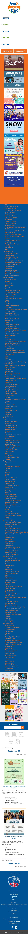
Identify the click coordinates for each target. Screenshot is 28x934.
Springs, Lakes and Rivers (12, 343)
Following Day (19, 754)
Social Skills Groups (11, 270)
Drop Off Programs (10, 214)
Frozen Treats (9, 539)
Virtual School (9, 248)
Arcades (7, 281)
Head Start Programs (11, 218)
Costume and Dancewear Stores (14, 534)
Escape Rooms (9, 296)
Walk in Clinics (9, 416)
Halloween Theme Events (12, 640)
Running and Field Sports (12, 594)
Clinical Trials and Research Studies (15, 378)
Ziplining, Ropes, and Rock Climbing (15, 362)
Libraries (7, 317)
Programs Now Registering (13, 500)
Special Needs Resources (12, 272)
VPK (6, 249)
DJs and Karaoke (10, 437)
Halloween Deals (10, 639)
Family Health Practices (12, 390)
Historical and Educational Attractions (16, 309)
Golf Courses (9, 307)
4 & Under (8, 463)
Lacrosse (7, 584)
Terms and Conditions (14, 894)
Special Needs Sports (11, 601)
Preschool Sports (10, 590)
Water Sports (9, 620)
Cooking (7, 472)
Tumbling (7, 616)
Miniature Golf (9, 321)
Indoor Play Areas (10, 313)
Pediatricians (9, 408)
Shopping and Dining (9, 521)
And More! (14, 913)
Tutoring (7, 246)
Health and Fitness (10, 579)
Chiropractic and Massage (12, 377)
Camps (5, 204)
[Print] (11, 741)
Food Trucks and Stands (12, 442)
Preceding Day (9, 748)
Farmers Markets (10, 538)
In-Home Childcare (10, 221)
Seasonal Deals (9, 657)
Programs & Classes (9, 461)
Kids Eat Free (9, 543)
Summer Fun (9, 663)
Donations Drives (10, 629)
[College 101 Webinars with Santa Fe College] (14, 822)
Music (7, 493)
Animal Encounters (10, 279)
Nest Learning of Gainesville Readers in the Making (14, 787)
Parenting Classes (10, 498)
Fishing (7, 300)
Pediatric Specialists (11, 407)
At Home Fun (9, 283)
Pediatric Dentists (10, 405)
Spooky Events (9, 661)
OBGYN (7, 397)
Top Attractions (9, 354)
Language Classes (10, 489)
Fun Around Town (8, 277)
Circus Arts (8, 468)
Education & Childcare (9, 208)
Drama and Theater (11, 478)
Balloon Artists (9, 423)
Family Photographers (11, 259)
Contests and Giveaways (12, 627)
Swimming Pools (10, 347)
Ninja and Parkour (10, 588)
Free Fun (7, 302)
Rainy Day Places (10, 332)
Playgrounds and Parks (12, 328)
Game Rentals (9, 444)
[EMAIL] (18, 741)
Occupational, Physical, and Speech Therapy (15, 400)
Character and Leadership (12, 466)
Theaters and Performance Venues (15, 352)
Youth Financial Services (12, 276)
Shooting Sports (10, 596)
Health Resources (8, 364)
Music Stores (9, 545)
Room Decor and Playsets (12, 547)
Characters (8, 431)
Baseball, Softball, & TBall (12, 560)
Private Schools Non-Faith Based (14, 236)
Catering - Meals (10, 429)
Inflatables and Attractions (12, 446)
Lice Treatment (9, 395)
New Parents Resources (12, 264)
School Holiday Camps (11, 206)
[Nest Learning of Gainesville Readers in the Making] (14, 771)
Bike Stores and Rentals (12, 524)
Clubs (6, 470)
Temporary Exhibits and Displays (14, 350)
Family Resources (8, 251)
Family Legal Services (11, 257)
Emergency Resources (11, 253)
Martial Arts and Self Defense (13, 586)
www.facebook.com (14, 802)
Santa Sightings (9, 654)
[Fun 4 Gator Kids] (14, 7)
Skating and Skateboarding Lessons (15, 597)
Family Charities (9, 255)
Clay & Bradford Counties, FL (14, 912)
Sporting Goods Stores (11, 551)
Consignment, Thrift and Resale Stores (16, 532)
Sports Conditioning (11, 605)
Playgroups (8, 268)
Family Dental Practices (12, 388)
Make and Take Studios (12, 319)
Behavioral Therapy (10, 367)
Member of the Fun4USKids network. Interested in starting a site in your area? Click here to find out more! (14, 905)
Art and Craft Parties (11, 422)
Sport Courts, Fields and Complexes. (16, 341)
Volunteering (8, 519)
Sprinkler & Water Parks (12, 345)
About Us (14, 897)
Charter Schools (10, 212)
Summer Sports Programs (12, 609)
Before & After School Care (13, 210)
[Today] (21, 734)
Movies (7, 322)
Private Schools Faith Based (13, 234)
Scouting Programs (10, 504)
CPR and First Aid (10, 380)
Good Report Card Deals (12, 637)
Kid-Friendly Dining (10, 541)
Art (6, 465)
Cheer (7, 564)
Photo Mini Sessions (11, 650)
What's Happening (8, 624)
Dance (7, 476)
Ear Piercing (8, 536)
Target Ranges (9, 349)
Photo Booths (9, 455)
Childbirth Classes (10, 375)
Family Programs (10, 481)
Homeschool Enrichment (12, 485)
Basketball (8, 562)
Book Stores (8, 526)
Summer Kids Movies (11, 665)
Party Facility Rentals (11, 450)
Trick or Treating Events (12, 667)
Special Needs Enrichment (12, 506)
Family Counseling (10, 386)
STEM (7, 509)
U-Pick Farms (9, 668)
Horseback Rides (10, 311)
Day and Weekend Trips (12, 292)
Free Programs (9, 483)
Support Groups (10, 274)
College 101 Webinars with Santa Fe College (14, 837)
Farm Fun (8, 635)
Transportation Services (12, 244)
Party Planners (9, 451)
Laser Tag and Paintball (12, 315)
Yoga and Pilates (10, 622)
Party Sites (8, 453)
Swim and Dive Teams (11, 611)
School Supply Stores (11, 549)
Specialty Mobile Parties (12, 457)
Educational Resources (11, 216)
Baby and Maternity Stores (13, 523)
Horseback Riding (10, 582)
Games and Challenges (12, 306)
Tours (6, 356)
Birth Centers (9, 369)
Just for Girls (9, 487)
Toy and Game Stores (11, 554)
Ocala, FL (14, 908)
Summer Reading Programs (13, 515)
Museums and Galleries (12, 324)
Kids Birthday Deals (11, 448)
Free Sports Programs (11, 573)
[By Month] (7, 734)
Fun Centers (8, 304)
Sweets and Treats (10, 552)
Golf (6, 575)
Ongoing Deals (9, 646)
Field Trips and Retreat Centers (14, 298)
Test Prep (8, 242)
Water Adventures (10, 360)
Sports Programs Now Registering (15, 607)
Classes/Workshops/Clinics (17, 803)
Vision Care (8, 414)
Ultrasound (8, 412)
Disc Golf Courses (10, 294)
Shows (7, 659)
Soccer (7, 599)
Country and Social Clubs (12, 291)
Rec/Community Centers (12, 334)
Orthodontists (9, 403)
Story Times (8, 511)
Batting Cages (9, 285)
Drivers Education (10, 480)
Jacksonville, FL (14, 910)
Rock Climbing (9, 592)
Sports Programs (8, 556)
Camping (7, 289)
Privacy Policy (14, 896)
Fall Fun (7, 633)
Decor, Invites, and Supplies (13, 435)
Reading (7, 238)
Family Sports (9, 569)
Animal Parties (9, 420)
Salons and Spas (10, 335)
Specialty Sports (10, 603)
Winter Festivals (9, 670)
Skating (7, 337)
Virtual (7, 517)
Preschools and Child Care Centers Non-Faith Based (15, 232)
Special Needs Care (11, 410)
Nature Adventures (10, 326)
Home (14, 893)
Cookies (7, 433)
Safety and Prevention (11, 502)
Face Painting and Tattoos (12, 440)
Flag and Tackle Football (12, 571)
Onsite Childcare (10, 225)
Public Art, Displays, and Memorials (15, 330)
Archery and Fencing (11, 558)
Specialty (7, 508)
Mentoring (8, 491)
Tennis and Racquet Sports (13, 614)
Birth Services (9, 371)
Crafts (7, 474)
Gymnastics (8, 577)
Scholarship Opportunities (12, 240)
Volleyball (8, 618)
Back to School (9, 625)
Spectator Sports (10, 339)
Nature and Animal (10, 494)
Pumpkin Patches (10, 652)
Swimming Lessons (10, 612)
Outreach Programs (11, 496)
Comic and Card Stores (12, 530)
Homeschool (8, 219)
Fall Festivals (9, 631)
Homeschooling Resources (13, 262)
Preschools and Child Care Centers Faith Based (15, 228)
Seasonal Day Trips (10, 655)
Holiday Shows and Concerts (13, 642)
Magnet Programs (10, 223)
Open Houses (9, 648)
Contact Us (14, 899)
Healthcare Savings (10, 392)
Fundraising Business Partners (14, 261)
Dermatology (9, 382)
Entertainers (8, 438)
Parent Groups (9, 266)
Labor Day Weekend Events (13, 644)
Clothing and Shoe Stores (12, 528)
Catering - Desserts (11, 427)
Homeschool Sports (11, 581)
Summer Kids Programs (12, 513)
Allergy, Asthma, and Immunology (15, 365)
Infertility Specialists (11, 393)
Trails (6, 358)
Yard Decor (8, 459)
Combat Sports (9, 566)
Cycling (7, 567)
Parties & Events (8, 418)
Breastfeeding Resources (12, 373)
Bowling (7, 287)
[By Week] (14, 734)
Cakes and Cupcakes (11, 425)
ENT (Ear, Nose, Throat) (12, 384)
